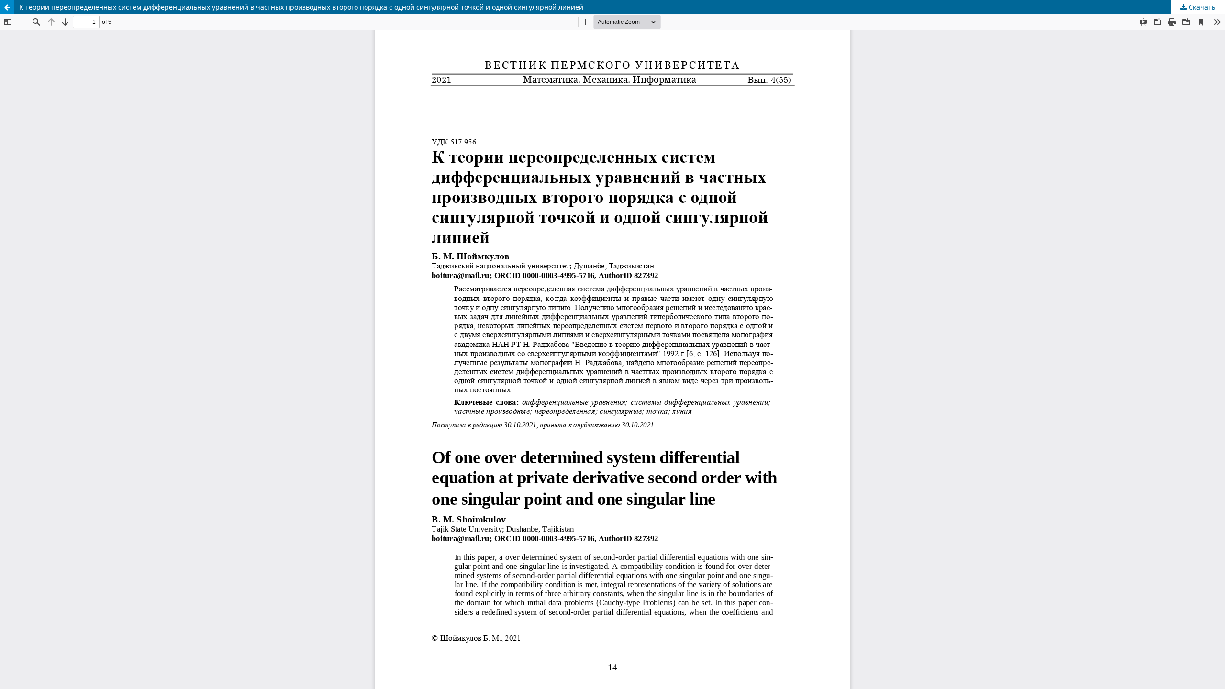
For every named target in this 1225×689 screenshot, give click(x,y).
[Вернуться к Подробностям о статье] (7, 7)
